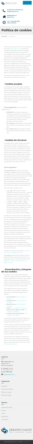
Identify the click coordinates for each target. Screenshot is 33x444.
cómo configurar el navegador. (19, 308)
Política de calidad (6, 395)
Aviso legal (4, 386)
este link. (22, 322)
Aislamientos (4, 416)
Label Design (26, 442)
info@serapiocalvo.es (11, 344)
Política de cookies (6, 392)
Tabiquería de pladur (6, 407)
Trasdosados (4, 419)
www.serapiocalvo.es (15, 48)
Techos (3, 413)
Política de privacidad (7, 389)
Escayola (3, 410)
